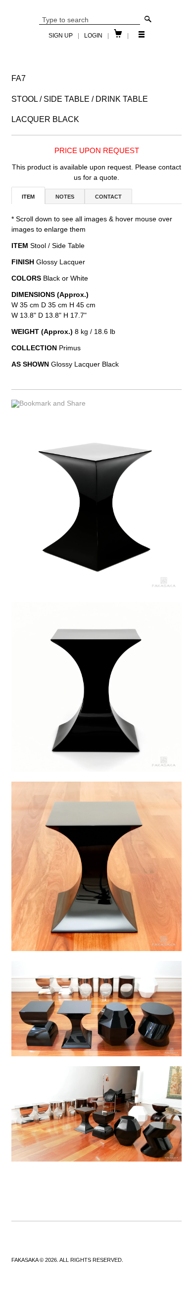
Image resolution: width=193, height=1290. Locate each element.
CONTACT (108, 197)
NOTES (64, 197)
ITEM (28, 197)
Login (93, 35)
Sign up (60, 35)
